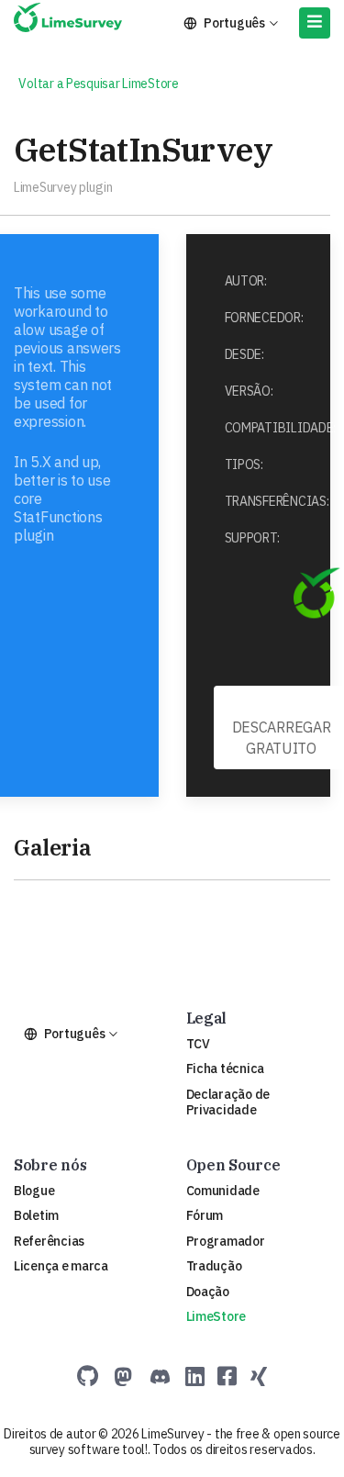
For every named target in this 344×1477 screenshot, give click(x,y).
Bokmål (218, 65)
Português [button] (234, 23)
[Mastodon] (123, 1376)
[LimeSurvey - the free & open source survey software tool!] (68, 21)
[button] (314, 23)
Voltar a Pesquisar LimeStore (96, 83)
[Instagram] (258, 1376)
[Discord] (160, 1376)
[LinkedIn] (195, 1376)
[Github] (87, 1376)
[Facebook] (227, 1376)
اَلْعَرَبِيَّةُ (77, 65)
